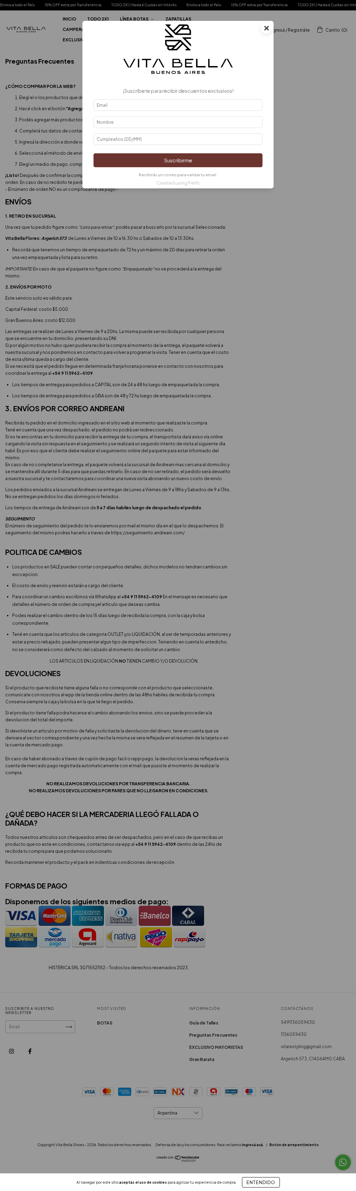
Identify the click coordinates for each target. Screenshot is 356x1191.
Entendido (260, 1182)
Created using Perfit (178, 183)
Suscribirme (178, 160)
